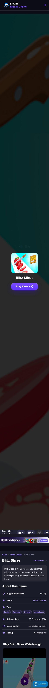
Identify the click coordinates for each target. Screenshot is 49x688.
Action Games (16, 555)
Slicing (27, 612)
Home (4, 555)
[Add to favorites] (40, 533)
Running (16, 612)
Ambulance (39, 612)
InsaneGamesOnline (15, 5)
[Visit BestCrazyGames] (24, 540)
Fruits (6, 612)
